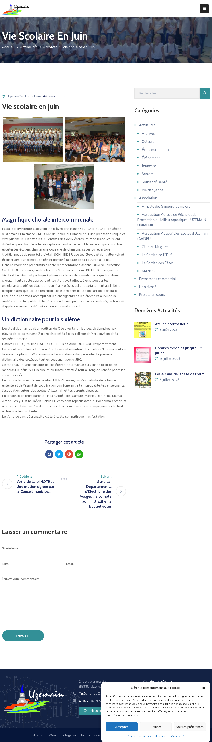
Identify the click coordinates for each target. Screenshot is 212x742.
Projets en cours (152, 294)
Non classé (147, 286)
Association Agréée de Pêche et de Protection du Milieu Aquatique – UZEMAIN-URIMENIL (172, 220)
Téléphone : (100, 693)
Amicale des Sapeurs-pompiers (166, 206)
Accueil (8, 47)
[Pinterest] (69, 454)
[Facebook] (49, 454)
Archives (50, 47)
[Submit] (205, 93)
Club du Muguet (155, 247)
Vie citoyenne (152, 190)
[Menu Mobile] (204, 8)
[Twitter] (59, 454)
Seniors (148, 174)
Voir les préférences (190, 727)
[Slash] (64, 479)
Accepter (121, 727)
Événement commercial (157, 279)
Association (148, 198)
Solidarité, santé (154, 182)
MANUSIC (150, 271)
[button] (204, 688)
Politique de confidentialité (168, 736)
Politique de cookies (139, 736)
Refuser (156, 727)
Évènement (151, 157)
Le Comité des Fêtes (158, 263)
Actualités (29, 47)
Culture (148, 141)
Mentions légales (62, 735)
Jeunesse (149, 166)
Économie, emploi (155, 149)
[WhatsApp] (79, 454)
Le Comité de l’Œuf (157, 255)
